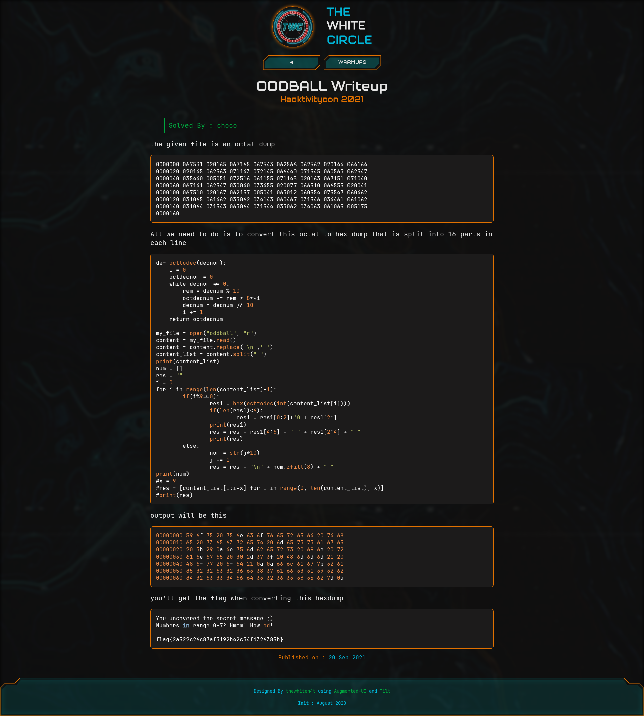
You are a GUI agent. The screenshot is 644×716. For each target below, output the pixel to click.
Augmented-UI (350, 691)
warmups (352, 62)
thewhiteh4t (302, 691)
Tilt (385, 691)
